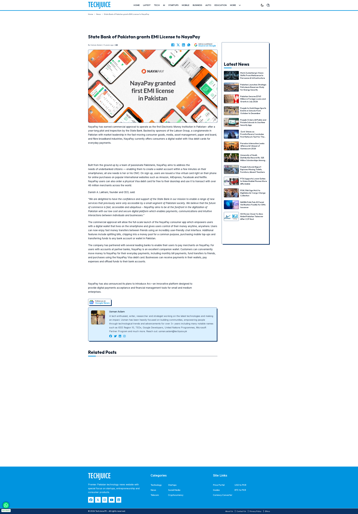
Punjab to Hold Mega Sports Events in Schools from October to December (253, 110)
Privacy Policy (255, 511)
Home (137, 5)
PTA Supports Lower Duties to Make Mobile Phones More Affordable (253, 181)
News (98, 14)
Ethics (267, 511)
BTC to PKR (240, 490)
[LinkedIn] (183, 45)
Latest (147, 5)
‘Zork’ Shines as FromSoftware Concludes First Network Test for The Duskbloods (252, 135)
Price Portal (218, 485)
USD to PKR (240, 485)
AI (164, 5)
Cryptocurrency (175, 495)
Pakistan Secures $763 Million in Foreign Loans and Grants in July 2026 (253, 99)
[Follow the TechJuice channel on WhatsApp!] (6, 505)
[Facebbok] (91, 500)
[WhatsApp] (189, 45)
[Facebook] (173, 45)
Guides (216, 490)
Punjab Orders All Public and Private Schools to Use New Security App (253, 122)
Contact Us (241, 511)
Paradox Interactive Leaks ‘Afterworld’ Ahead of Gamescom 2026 (252, 146)
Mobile (185, 5)
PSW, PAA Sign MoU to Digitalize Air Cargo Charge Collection (252, 193)
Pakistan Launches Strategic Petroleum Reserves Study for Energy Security (253, 87)
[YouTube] (112, 500)
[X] (178, 45)
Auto (208, 5)
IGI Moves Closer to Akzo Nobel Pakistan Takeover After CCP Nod (251, 216)
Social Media (174, 490)
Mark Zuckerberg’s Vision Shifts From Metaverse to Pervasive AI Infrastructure (252, 75)
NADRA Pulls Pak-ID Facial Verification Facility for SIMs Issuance (253, 204)
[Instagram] (104, 500)
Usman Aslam (117, 311)
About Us (229, 511)
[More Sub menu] (240, 5)
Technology (156, 485)
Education (221, 5)
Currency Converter (222, 495)
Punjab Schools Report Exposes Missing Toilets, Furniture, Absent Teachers (252, 169)
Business (197, 5)
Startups (173, 5)
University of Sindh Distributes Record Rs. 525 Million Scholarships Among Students (252, 159)
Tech (157, 5)
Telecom (155, 495)
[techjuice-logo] (100, 5)
